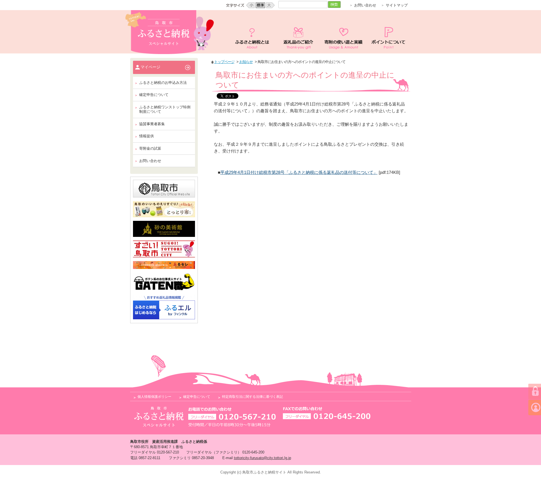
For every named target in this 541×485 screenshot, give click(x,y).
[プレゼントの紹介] (298, 31)
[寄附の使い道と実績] (343, 31)
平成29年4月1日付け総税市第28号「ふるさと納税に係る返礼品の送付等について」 (299, 172)
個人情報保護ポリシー (154, 396)
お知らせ (246, 62)
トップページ (224, 62)
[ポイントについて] (388, 31)
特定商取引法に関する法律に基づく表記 (252, 396)
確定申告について (196, 396)
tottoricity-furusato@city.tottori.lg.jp (262, 458)
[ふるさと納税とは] (253, 31)
